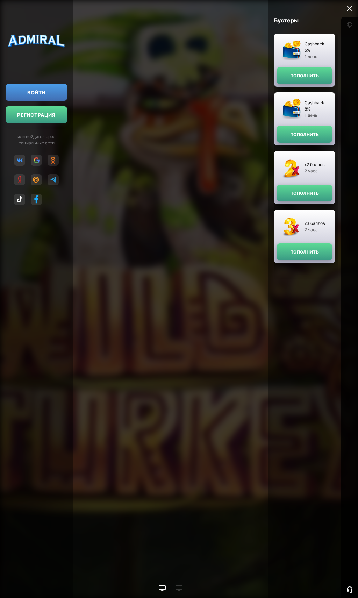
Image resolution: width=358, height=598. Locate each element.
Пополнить (304, 75)
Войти (36, 92)
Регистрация (36, 115)
